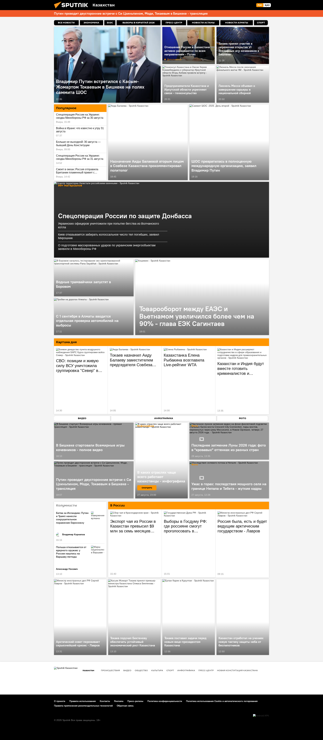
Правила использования (82, 701)
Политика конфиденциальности (164, 701)
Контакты (105, 701)
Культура (157, 670)
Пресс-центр (206, 670)
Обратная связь (125, 705)
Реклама (118, 701)
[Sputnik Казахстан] (72, 9)
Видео (127, 670)
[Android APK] (261, 715)
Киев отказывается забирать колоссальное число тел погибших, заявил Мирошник (108, 236)
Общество (141, 670)
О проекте (59, 701)
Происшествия (110, 670)
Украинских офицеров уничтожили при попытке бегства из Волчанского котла (108, 225)
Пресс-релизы (135, 701)
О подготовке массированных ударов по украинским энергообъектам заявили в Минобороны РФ (106, 247)
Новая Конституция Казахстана (237, 670)
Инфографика (186, 670)
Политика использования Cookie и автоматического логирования (222, 701)
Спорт (170, 670)
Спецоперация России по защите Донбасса (125, 215)
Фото (194, 426)
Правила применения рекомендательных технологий (83, 705)
